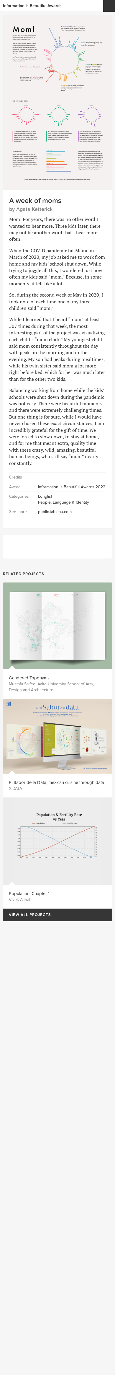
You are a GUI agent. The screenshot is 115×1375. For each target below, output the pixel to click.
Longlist (45, 496)
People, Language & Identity (63, 502)
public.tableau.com (55, 511)
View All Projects (27, 914)
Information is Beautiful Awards (32, 5)
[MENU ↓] (109, 6)
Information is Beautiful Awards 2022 (71, 486)
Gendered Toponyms (29, 678)
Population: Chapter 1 (29, 893)
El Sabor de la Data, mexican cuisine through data (56, 782)
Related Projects (23, 574)
